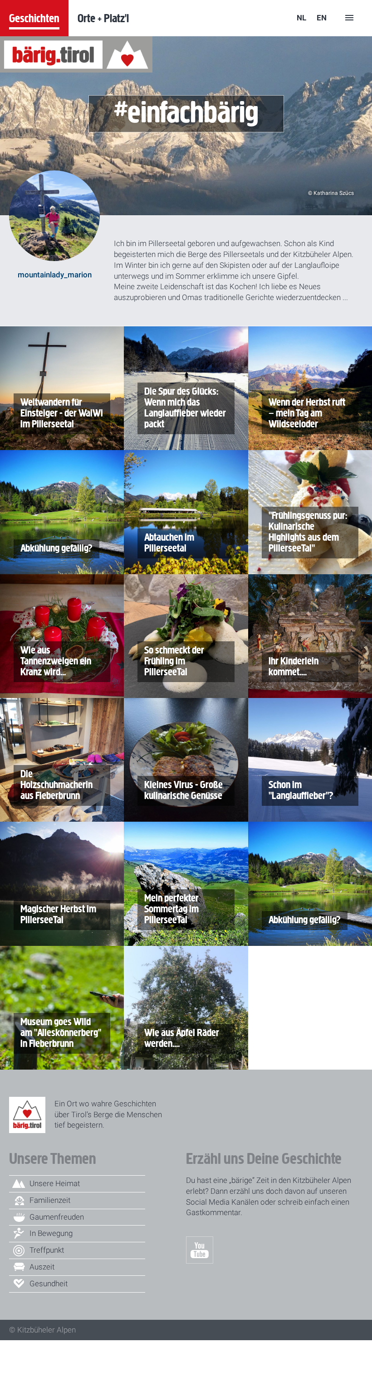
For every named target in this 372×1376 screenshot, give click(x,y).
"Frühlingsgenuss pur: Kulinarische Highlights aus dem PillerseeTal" (307, 530)
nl (301, 17)
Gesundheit (48, 1283)
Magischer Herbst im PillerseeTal (57, 912)
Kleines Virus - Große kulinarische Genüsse (183, 788)
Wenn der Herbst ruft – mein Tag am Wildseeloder (310, 411)
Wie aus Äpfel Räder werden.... (181, 1036)
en (322, 17)
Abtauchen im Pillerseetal (168, 540)
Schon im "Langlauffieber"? (300, 788)
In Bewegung (51, 1233)
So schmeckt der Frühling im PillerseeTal (173, 659)
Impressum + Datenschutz (187, 1345)
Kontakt (271, 1345)
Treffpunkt (46, 1250)
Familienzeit (49, 1200)
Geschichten (34, 18)
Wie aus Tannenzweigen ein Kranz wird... (55, 659)
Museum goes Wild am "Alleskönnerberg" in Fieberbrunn (60, 1031)
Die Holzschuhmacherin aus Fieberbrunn (56, 783)
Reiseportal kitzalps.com (69, 1345)
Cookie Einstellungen (60, 1365)
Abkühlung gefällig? (56, 546)
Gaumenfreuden (56, 1216)
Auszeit (41, 1266)
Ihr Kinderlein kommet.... (296, 664)
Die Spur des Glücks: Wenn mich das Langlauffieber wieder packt (184, 406)
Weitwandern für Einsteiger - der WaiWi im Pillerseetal (61, 411)
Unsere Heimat (54, 1183)
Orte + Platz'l (103, 18)
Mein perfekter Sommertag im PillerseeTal (171, 907)
